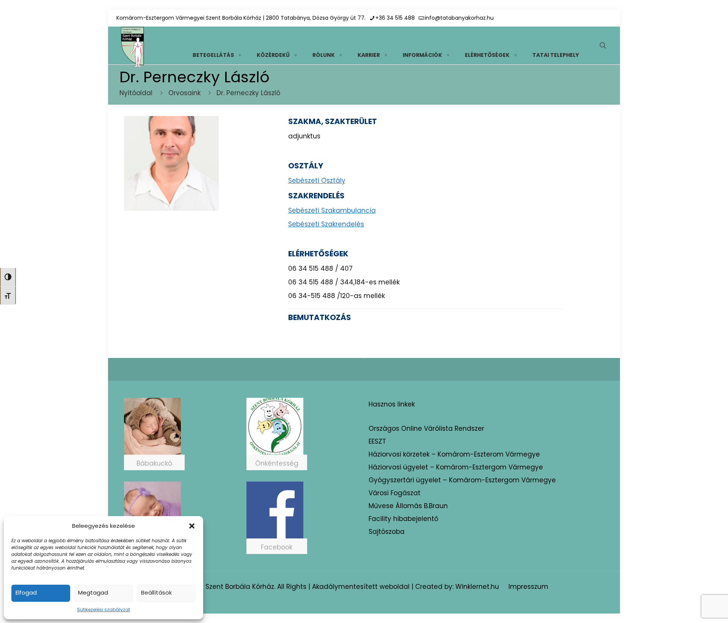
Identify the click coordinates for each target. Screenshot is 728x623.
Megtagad (93, 592)
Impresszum (528, 586)
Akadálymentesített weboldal (361, 586)
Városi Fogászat (394, 492)
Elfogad (26, 592)
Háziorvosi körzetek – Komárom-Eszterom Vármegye (454, 454)
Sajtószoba (387, 531)
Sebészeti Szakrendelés (326, 224)
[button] (192, 526)
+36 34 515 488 (395, 18)
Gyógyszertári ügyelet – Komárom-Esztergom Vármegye (462, 480)
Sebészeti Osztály (316, 180)
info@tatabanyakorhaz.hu (459, 18)
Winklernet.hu (477, 586)
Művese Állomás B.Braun (408, 505)
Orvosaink (184, 92)
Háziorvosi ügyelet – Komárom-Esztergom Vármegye (456, 467)
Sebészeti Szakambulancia (332, 210)
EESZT (377, 441)
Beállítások (156, 592)
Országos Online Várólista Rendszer (426, 428)
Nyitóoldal (135, 92)
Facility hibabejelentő (403, 518)
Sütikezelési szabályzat (103, 609)
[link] (239, 55)
